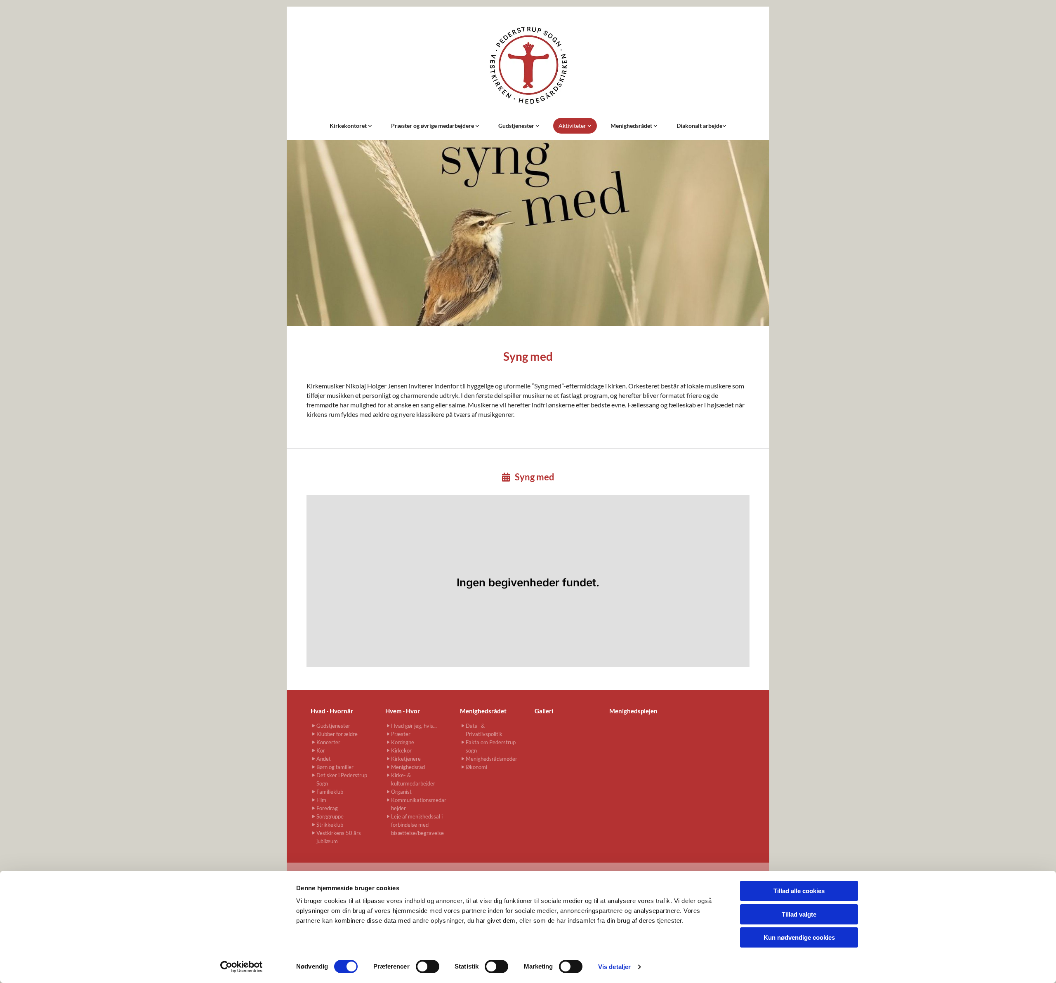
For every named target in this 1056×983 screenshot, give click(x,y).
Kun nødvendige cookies (799, 937)
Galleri (544, 711)
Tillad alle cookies (799, 890)
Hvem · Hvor (402, 711)
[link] (351, 126)
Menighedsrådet (631, 125)
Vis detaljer (614, 966)
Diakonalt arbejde (699, 125)
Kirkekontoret (349, 125)
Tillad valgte (799, 914)
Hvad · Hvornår (332, 711)
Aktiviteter (573, 125)
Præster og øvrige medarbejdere (433, 125)
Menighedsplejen (633, 711)
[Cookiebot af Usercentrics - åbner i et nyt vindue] (241, 967)
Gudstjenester (516, 125)
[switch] (427, 966)
